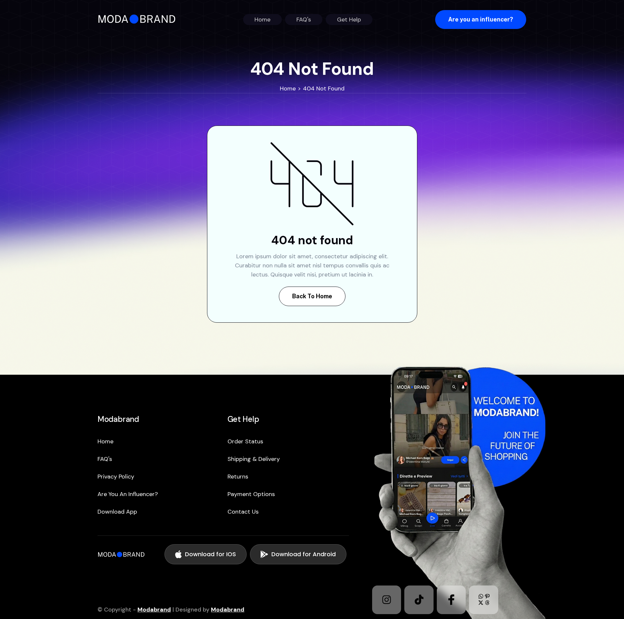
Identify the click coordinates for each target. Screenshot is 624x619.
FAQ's (105, 459)
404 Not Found (323, 88)
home (105, 441)
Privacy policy (116, 476)
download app (117, 512)
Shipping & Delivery (254, 459)
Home (288, 88)
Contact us (243, 512)
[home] (139, 19)
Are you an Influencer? (128, 494)
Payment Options (251, 494)
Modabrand (154, 609)
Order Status (245, 441)
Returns (238, 476)
